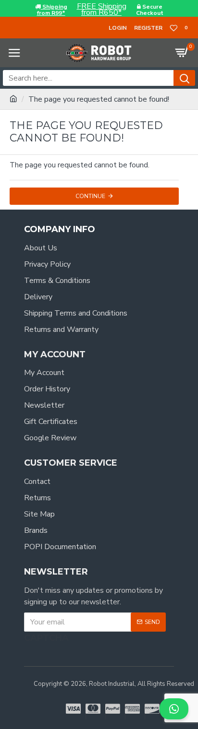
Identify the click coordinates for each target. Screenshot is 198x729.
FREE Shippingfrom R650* (101, 9)
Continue (90, 196)
